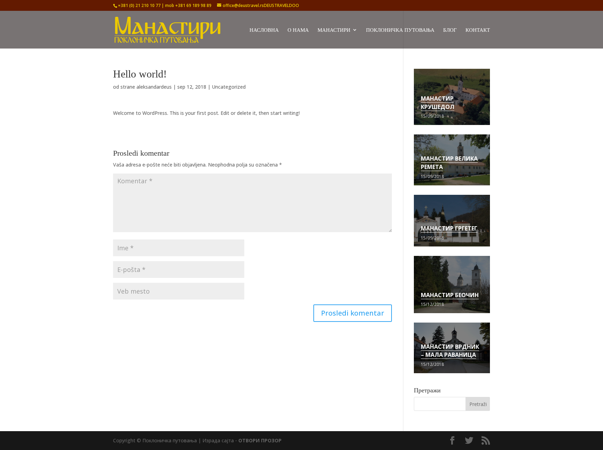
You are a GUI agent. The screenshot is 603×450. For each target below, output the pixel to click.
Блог (450, 30)
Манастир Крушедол (437, 103)
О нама (298, 30)
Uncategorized (229, 86)
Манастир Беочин (450, 295)
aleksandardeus (154, 86)
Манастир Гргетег (449, 228)
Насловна (264, 30)
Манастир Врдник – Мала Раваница (450, 351)
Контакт (478, 30)
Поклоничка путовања (400, 30)
